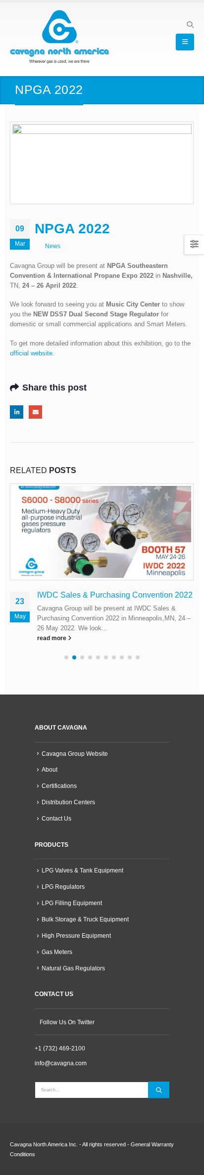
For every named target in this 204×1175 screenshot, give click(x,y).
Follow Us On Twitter (67, 1022)
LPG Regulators (63, 886)
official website (31, 353)
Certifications (59, 786)
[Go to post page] (102, 531)
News (52, 246)
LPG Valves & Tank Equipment (82, 870)
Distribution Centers (68, 802)
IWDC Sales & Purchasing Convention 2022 (115, 595)
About (49, 769)
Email (35, 412)
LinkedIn (16, 412)
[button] (190, 25)
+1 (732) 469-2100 (60, 1048)
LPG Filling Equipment (72, 903)
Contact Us (56, 818)
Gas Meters (57, 952)
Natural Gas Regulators (73, 968)
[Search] (158, 1090)
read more (52, 638)
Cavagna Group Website (75, 753)
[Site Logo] (59, 37)
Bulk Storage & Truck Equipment (85, 919)
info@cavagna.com (61, 1063)
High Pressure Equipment (76, 935)
